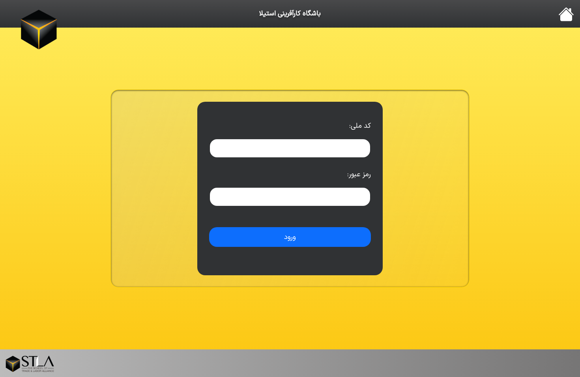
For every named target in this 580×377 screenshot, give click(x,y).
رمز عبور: (359, 174)
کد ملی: (360, 126)
